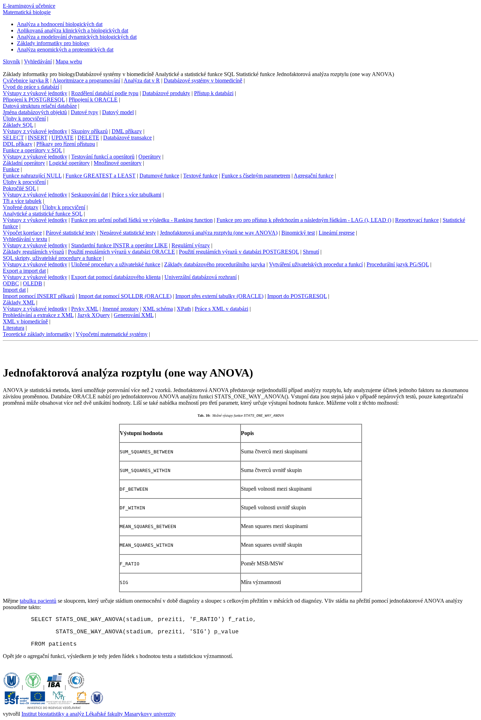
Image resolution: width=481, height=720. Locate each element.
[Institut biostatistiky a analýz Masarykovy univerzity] (54, 687)
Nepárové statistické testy (128, 233)
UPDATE (62, 138)
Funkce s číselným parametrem (255, 176)
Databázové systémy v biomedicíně (203, 80)
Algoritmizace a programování (86, 80)
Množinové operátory (118, 163)
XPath (184, 309)
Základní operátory (24, 163)
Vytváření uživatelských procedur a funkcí (316, 264)
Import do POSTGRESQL (297, 296)
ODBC (11, 283)
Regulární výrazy (190, 245)
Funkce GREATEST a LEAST (100, 176)
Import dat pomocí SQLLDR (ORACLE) (125, 296)
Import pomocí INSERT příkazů (39, 296)
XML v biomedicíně (25, 321)
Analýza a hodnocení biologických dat (59, 24)
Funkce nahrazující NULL (32, 176)
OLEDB (32, 283)
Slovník (11, 61)
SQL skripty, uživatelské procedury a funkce (52, 258)
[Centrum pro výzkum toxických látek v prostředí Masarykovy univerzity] (76, 687)
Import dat (14, 290)
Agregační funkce (313, 176)
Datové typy (84, 112)
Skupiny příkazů (89, 131)
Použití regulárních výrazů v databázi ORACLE (121, 252)
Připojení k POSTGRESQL (34, 100)
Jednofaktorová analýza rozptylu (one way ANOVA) (218, 233)
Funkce (11, 169)
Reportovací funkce (417, 220)
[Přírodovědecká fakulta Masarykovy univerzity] (33, 687)
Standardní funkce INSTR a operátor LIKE (119, 245)
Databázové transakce (127, 138)
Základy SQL (18, 125)
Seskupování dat (89, 195)
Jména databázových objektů (35, 112)
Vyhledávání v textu (25, 239)
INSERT (38, 138)
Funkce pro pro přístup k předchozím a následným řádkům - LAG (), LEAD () (304, 220)
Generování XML (134, 315)
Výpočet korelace (22, 233)
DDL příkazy (17, 144)
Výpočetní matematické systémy (112, 334)
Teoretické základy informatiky (37, 334)
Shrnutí (311, 252)
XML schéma (158, 309)
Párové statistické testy (71, 233)
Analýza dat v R (142, 80)
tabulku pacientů (38, 601)
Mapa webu (69, 61)
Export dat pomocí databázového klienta (116, 277)
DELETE (88, 138)
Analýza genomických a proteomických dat (65, 49)
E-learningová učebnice (29, 6)
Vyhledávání (38, 61)
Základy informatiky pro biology (53, 43)
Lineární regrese (337, 233)
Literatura (13, 328)
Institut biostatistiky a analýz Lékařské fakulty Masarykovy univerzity (98, 714)
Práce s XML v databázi (221, 309)
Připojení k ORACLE (93, 100)
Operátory (149, 157)
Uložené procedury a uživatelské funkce (115, 264)
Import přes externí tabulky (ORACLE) (219, 296)
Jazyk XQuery (93, 315)
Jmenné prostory (120, 309)
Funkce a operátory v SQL (32, 150)
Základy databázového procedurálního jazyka (214, 264)
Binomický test (298, 233)
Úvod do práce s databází (31, 87)
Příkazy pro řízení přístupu (65, 144)
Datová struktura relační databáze (40, 106)
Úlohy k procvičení (24, 119)
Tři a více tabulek (22, 201)
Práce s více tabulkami (136, 195)
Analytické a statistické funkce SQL (42, 214)
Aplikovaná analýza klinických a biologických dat (72, 30)
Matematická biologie (27, 12)
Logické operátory (69, 163)
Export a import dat (24, 271)
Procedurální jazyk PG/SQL (398, 264)
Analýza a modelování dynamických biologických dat (77, 37)
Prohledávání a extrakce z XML (38, 315)
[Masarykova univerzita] (11, 687)
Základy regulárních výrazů (33, 252)
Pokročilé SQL (19, 188)
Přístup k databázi (213, 93)
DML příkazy (127, 131)
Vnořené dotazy (20, 207)
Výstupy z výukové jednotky (35, 93)
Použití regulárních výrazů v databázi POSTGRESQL (239, 252)
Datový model (118, 112)
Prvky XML (84, 309)
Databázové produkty (166, 93)
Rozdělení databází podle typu (104, 93)
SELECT (13, 138)
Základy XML (19, 302)
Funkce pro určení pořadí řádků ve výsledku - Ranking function (142, 220)
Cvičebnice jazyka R (26, 80)
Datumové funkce (159, 176)
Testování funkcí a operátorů (103, 157)
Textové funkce (200, 176)
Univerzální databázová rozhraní (200, 277)
